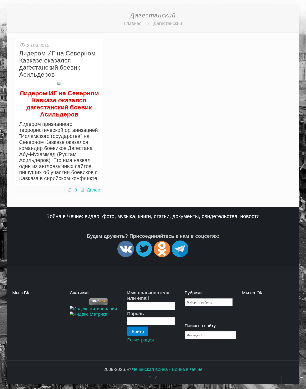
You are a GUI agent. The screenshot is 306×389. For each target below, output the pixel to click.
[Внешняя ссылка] (125, 255)
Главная (133, 23)
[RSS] (150, 377)
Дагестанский (167, 23)
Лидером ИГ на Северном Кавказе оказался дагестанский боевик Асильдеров (57, 64)
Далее (93, 190)
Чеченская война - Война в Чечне (167, 369)
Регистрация (140, 339)
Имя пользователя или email (148, 295)
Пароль (135, 313)
